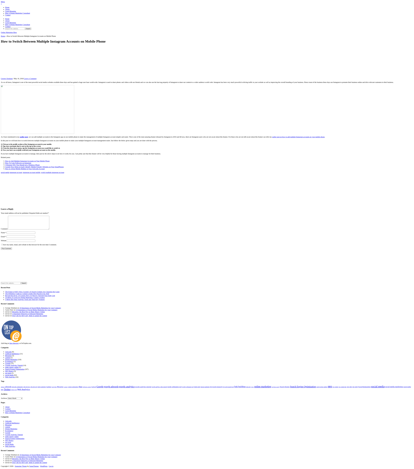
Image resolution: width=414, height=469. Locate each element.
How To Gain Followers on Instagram (18, 163)
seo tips (349, 387)
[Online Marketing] (11, 341)
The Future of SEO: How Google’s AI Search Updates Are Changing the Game (32, 292)
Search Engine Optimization (14, 369)
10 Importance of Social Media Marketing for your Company (40, 308)
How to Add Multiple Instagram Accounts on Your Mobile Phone (27, 161)
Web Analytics (10, 377)
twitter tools (14, 389)
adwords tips (26, 387)
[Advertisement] (207, 61)
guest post (197, 387)
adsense (3, 387)
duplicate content (86, 387)
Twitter (7, 389)
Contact (7, 15)
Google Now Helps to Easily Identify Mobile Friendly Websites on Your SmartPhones (34, 167)
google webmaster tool (188, 387)
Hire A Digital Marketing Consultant (17, 13)
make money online (12, 367)
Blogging (8, 356)
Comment (4, 229)
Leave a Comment (30, 79)
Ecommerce (9, 361)
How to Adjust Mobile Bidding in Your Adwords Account (25, 169)
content (7, 358)
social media (5, 172)
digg (80, 387)
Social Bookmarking (364, 387)
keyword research (216, 387)
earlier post (24, 137)
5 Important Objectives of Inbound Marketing (27, 314)
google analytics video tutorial (159, 387)
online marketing (262, 386)
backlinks (48, 387)
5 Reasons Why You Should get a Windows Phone (22, 165)
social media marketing (394, 387)
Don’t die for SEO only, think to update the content (29, 316)
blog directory (14, 343)
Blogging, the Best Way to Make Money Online (28, 312)
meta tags (248, 387)
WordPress (43, 466)
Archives (4, 398)
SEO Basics (9, 371)
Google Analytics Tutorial (14, 365)
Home (7, 7)
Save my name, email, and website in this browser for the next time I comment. (30, 245)
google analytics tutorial (143, 387)
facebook (93, 387)
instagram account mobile (31, 172)
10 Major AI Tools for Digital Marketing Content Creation (25, 298)
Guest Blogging (10, 11)
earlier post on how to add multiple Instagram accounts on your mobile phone (298, 137)
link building (240, 386)
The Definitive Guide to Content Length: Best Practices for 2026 (27, 294)
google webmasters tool (174, 387)
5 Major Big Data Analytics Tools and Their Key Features (25, 299)
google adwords (111, 386)
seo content (335, 387)
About (7, 9)
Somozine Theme (21, 466)
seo (330, 386)
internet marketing (205, 387)
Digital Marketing (11, 359)
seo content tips (343, 387)
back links (54, 387)
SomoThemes (34, 466)
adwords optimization (17, 387)
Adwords (8, 352)
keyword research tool (228, 387)
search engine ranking (321, 387)
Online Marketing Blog (9, 32)
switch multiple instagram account (52, 172)
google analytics (127, 386)
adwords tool (33, 387)
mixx (252, 387)
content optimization (73, 387)
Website (3, 241)
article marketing (42, 387)
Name (3, 233)
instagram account (16, 172)
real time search (275, 387)
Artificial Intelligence (12, 354)
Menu (3, 2)
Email (3, 237)
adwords (8, 387)
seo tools (8, 373)
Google (7, 363)
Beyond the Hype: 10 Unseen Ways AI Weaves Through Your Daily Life (30, 296)
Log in (51, 466)
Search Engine (285, 387)
